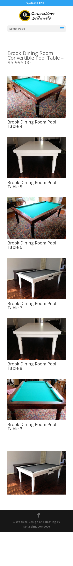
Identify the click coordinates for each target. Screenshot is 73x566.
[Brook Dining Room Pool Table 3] (36, 419)
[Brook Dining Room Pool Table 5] (36, 177)
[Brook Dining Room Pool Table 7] (36, 298)
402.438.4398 (36, 3)
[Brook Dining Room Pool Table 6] (36, 237)
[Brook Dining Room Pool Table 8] (36, 358)
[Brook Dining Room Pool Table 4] (36, 116)
